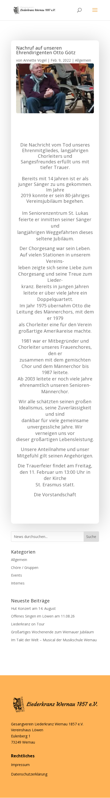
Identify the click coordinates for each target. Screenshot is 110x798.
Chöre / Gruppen (24, 567)
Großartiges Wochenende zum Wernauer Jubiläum (52, 632)
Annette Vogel (35, 60)
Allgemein (83, 60)
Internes (18, 583)
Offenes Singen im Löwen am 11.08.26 (43, 616)
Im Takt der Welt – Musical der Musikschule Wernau (54, 639)
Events (16, 575)
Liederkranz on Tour (28, 624)
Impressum (20, 764)
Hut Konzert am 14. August (33, 608)
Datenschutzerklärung (29, 774)
